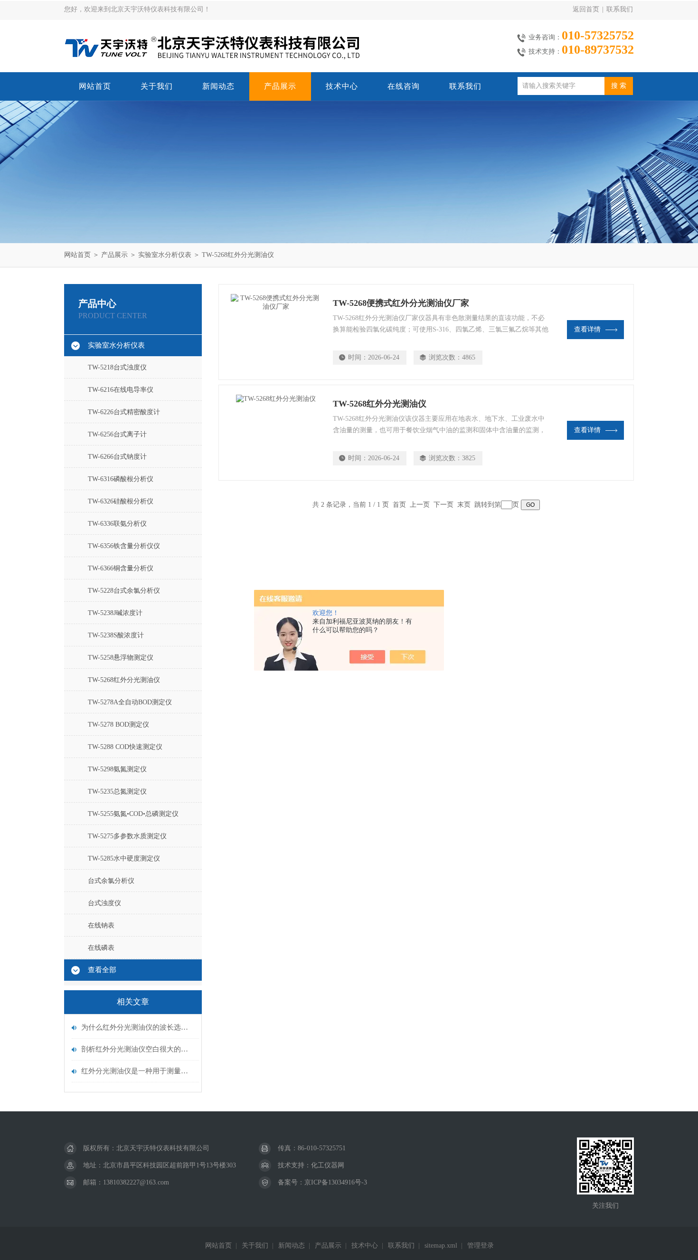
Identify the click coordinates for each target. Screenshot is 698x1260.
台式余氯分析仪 (111, 880)
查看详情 (587, 329)
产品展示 (280, 86)
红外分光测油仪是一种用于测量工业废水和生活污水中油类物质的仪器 (137, 1071)
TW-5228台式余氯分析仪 (124, 590)
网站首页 (95, 86)
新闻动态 (218, 86)
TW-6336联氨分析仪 (117, 523)
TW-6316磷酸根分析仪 (120, 479)
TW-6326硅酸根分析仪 (120, 501)
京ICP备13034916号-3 (335, 1182)
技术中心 (342, 86)
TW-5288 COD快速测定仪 (125, 746)
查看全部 (102, 970)
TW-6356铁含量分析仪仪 (124, 545)
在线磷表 (101, 947)
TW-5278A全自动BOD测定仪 (130, 702)
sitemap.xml (440, 1245)
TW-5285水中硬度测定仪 (124, 858)
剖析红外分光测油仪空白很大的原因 (137, 1049)
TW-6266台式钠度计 (117, 456)
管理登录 (480, 1245)
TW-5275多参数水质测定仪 (127, 836)
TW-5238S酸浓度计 (116, 635)
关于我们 (157, 86)
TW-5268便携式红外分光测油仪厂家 (401, 303)
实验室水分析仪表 (164, 254)
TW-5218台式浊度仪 (117, 367)
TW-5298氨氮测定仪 (117, 769)
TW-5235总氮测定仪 (117, 791)
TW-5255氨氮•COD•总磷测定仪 (133, 813)
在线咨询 (403, 86)
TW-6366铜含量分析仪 (120, 568)
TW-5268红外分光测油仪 (238, 254)
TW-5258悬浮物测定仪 (120, 657)
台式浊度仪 (104, 903)
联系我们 (619, 9)
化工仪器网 (327, 1165)
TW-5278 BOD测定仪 (118, 724)
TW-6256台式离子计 (117, 434)
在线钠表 (101, 925)
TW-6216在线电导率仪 (120, 389)
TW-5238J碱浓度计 (115, 612)
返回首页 (586, 9)
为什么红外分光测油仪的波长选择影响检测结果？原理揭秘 (137, 1027)
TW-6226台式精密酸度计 (124, 412)
